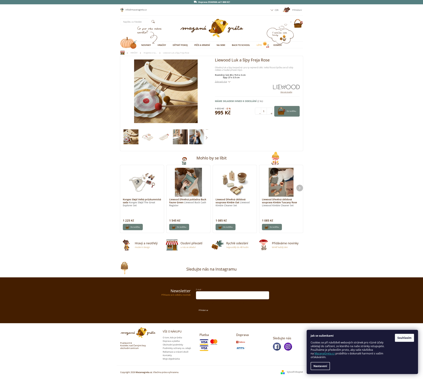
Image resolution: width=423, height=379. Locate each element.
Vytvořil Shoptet (295, 372)
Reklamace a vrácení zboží (175, 351)
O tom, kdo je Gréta (172, 337)
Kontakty (167, 355)
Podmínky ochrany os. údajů (177, 348)
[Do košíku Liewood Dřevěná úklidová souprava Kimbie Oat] (226, 227)
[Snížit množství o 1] (258, 111)
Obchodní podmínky (173, 344)
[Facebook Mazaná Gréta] (278, 347)
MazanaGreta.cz (324, 353)
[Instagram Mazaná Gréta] (289, 347)
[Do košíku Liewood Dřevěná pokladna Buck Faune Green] (179, 227)
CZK (276, 9)
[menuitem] (146, 45)
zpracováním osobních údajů (247, 302)
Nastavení (320, 366)
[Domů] (121, 53)
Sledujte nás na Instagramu (211, 269)
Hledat (153, 21)
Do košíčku (291, 111)
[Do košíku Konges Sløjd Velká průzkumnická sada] (133, 227)
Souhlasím (404, 338)
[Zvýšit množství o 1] (270, 111)
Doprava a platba (171, 340)
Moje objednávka (171, 358)
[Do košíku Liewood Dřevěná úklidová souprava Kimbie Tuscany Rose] (272, 227)
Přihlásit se (203, 310)
